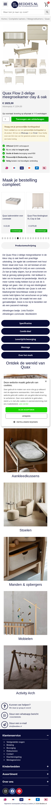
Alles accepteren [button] (26, 410)
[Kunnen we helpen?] (4, 706)
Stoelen (26, 530)
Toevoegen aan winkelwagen (30, 119)
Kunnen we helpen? (20, 704)
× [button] (46, 381)
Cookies (30, 804)
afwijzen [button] (26, 416)
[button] (5, 4)
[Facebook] (12, 791)
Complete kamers (17, 19)
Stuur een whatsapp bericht (23, 714)
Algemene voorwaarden (12, 804)
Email (35, 133)
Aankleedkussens (25, 476)
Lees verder (23, 404)
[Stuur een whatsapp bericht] (4, 715)
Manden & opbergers (25, 584)
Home (4, 19)
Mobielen (25, 639)
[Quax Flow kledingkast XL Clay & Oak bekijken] (19, 201)
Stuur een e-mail (18, 723)
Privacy (24, 804)
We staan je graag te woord (20, 708)
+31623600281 (15, 717)
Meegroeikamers (35, 19)
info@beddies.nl (15, 726)
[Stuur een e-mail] (4, 724)
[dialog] (25, 403)
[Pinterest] (19, 791)
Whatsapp (24, 133)
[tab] (25, 245)
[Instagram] (5, 791)
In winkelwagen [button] (23, 230)
